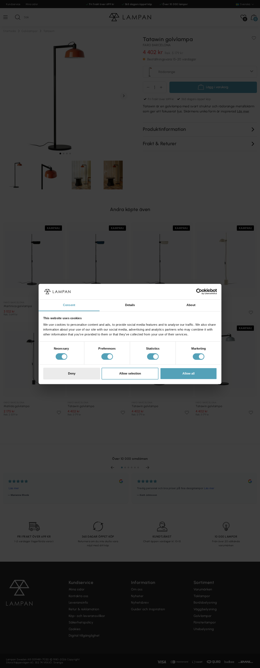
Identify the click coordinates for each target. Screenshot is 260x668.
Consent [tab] (69, 305)
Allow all (188, 373)
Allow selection (130, 373)
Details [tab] (130, 305)
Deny (71, 373)
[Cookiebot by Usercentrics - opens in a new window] (199, 292)
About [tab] (190, 305)
